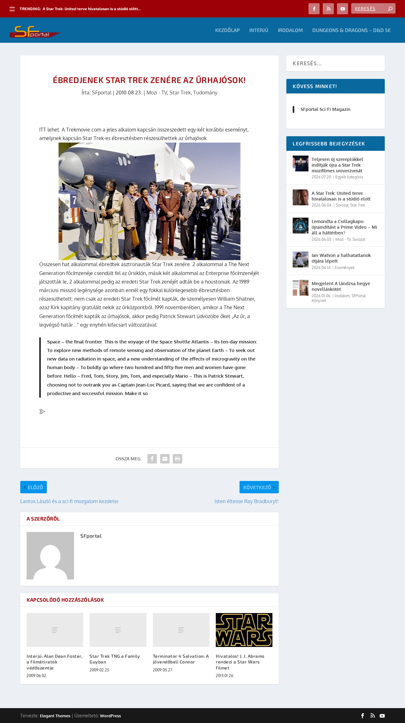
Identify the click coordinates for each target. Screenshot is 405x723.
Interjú (258, 30)
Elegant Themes (55, 715)
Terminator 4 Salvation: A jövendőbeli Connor (181, 658)
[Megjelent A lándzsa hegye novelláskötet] (300, 288)
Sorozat (342, 205)
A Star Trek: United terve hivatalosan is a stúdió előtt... (92, 8)
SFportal (101, 92)
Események (345, 267)
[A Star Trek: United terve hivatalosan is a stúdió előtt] (300, 197)
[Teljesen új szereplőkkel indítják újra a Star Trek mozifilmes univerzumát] (300, 163)
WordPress (110, 715)
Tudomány (205, 92)
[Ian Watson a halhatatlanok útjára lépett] (300, 259)
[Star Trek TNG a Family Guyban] (118, 630)
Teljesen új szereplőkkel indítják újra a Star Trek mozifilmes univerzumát (337, 165)
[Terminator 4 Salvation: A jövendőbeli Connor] (181, 630)
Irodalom (290, 30)
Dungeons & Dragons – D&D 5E (351, 30)
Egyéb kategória (349, 177)
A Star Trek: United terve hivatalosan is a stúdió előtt (341, 196)
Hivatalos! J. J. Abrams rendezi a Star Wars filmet (240, 661)
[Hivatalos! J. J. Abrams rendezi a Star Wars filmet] (244, 630)
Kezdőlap (227, 30)
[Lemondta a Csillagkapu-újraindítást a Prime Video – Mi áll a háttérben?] (300, 226)
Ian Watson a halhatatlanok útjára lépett (341, 258)
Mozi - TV (156, 92)
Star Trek (180, 92)
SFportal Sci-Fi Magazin (326, 109)
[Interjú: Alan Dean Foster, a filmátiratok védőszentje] (55, 630)
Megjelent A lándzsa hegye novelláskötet (341, 286)
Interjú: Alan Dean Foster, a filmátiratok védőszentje (54, 661)
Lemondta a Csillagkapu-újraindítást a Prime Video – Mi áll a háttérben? (344, 227)
